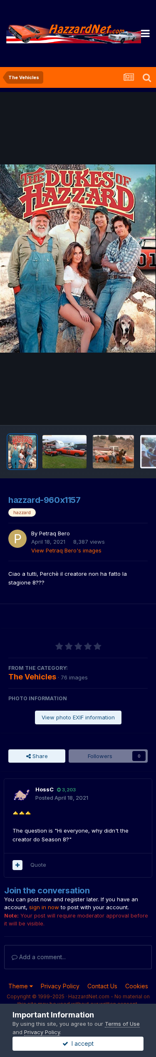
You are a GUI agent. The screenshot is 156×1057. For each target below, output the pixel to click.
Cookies (136, 986)
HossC (44, 789)
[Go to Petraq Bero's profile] (17, 539)
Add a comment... (41, 956)
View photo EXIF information (78, 717)
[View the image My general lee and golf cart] (64, 451)
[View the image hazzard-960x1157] (22, 451)
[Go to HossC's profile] (21, 795)
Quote (38, 864)
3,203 (68, 790)
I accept (81, 1043)
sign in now (44, 907)
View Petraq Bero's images (66, 550)
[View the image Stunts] (113, 451)
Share (39, 756)
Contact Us (102, 986)
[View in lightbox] (78, 258)
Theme (19, 986)
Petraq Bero (54, 533)
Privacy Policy (60, 986)
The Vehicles (32, 676)
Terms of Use (122, 1023)
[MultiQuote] (17, 865)
